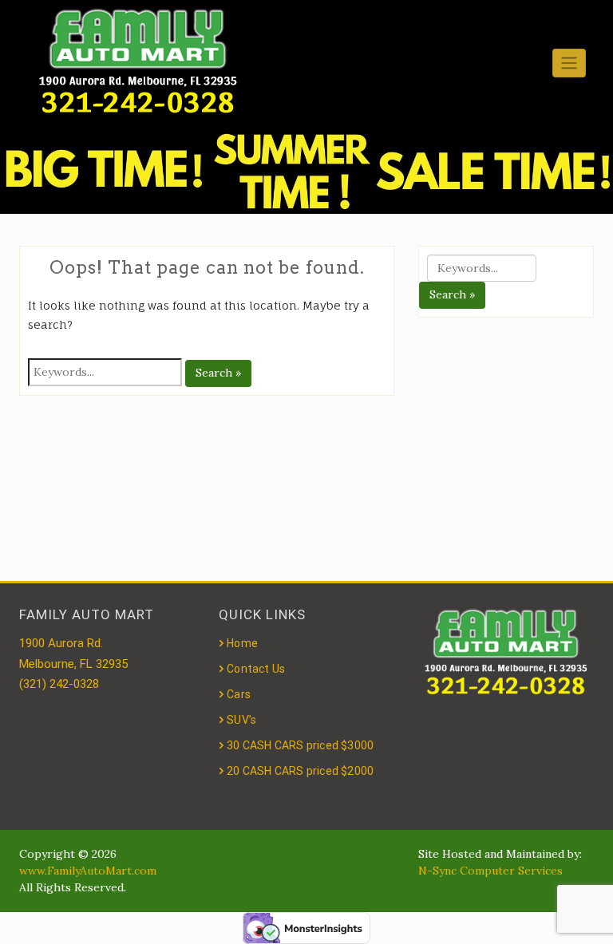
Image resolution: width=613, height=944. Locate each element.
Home (242, 643)
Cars (239, 694)
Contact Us (256, 668)
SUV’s (241, 719)
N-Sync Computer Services (490, 870)
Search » (218, 372)
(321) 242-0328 (59, 684)
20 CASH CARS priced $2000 (300, 770)
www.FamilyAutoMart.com (87, 870)
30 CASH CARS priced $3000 (300, 745)
